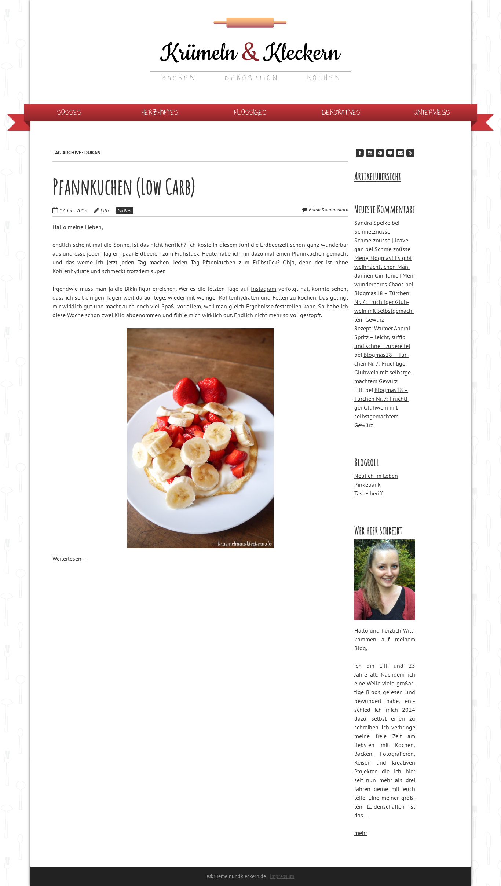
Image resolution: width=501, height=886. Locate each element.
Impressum (282, 876)
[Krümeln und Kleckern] (250, 66)
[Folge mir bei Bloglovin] (390, 152)
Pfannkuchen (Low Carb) (123, 186)
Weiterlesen (70, 558)
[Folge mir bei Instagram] (370, 152)
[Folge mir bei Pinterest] (380, 152)
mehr (360, 832)
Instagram (263, 288)
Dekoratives (341, 112)
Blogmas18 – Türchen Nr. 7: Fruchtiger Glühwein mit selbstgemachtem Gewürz (381, 407)
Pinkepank (367, 484)
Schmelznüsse (372, 231)
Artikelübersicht (377, 176)
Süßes (69, 112)
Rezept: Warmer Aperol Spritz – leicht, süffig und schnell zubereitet (382, 337)
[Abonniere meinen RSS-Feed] (410, 152)
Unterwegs (432, 112)
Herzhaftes (160, 112)
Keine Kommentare (328, 209)
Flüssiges (250, 112)
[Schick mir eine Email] (400, 152)
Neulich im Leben (376, 475)
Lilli (104, 210)
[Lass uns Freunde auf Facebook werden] (360, 152)
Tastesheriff (368, 493)
